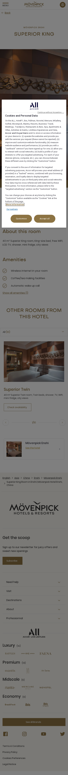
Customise (21, 219)
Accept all (45, 219)
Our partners (12, 209)
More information (15, 204)
